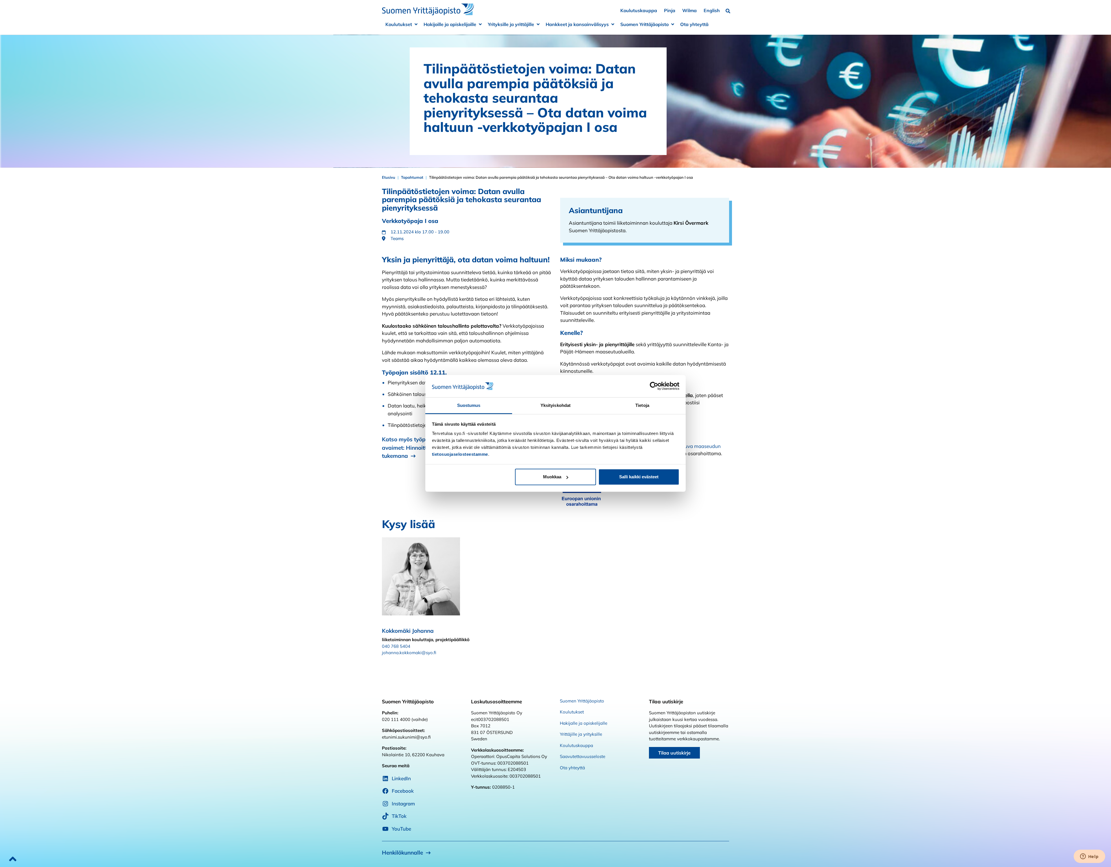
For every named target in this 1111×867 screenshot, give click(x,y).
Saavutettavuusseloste (582, 756)
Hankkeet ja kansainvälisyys (577, 24)
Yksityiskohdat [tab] (555, 405)
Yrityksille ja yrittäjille (511, 24)
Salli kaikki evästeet (638, 476)
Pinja (669, 10)
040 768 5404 (396, 646)
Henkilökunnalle (402, 852)
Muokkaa (552, 476)
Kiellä (472, 476)
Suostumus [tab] (469, 405)
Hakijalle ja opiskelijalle (583, 723)
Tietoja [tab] (642, 405)
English (712, 10)
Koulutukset (398, 24)
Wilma (689, 10)
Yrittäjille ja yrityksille (581, 734)
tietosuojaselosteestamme (460, 454)
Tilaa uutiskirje (674, 753)
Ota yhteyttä (694, 24)
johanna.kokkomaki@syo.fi (409, 652)
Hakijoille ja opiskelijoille (450, 24)
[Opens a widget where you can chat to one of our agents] (1089, 857)
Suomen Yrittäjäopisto (644, 24)
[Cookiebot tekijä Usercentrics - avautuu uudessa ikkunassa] (654, 386)
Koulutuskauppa (638, 10)
